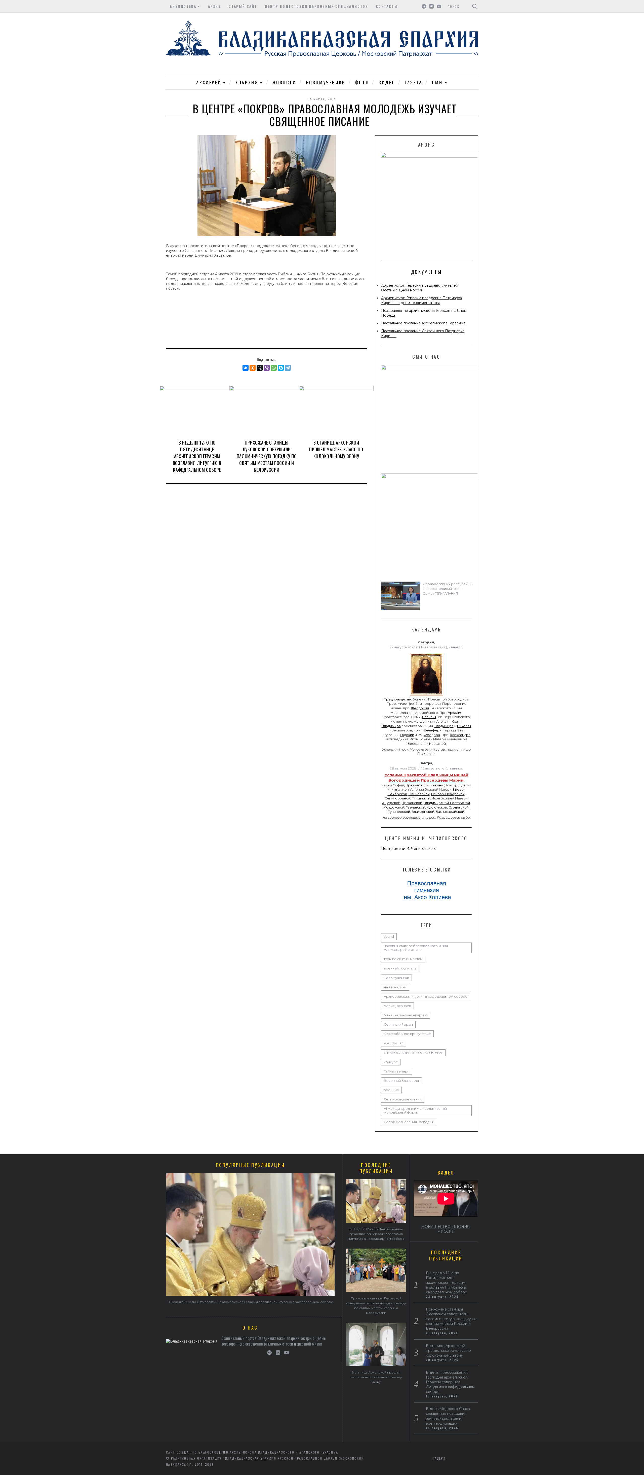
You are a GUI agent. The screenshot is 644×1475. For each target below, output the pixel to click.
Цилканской (412, 803)
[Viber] (267, 368)
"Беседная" (416, 744)
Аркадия (455, 713)
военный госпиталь (400, 968)
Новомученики (326, 82)
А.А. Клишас (394, 1043)
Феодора (432, 735)
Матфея (420, 721)
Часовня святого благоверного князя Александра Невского (416, 948)
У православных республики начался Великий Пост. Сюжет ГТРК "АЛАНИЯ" (447, 588)
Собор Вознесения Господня (408, 1122)
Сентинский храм (398, 1024)
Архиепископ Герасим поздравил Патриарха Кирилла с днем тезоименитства (421, 300)
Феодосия (420, 708)
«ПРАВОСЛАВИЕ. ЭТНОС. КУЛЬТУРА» (413, 1053)
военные (391, 1090)
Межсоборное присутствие (407, 1034)
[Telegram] (288, 368)
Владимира (391, 726)
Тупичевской (399, 812)
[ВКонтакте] (246, 368)
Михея (402, 704)
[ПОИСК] (475, 6)
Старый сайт (243, 6)
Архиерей (208, 82)
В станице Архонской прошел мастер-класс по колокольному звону (336, 449)
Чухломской (437, 807)
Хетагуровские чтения (403, 1099)
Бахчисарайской (450, 812)
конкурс (391, 1062)
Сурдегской (459, 807)
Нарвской (437, 744)
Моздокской (393, 807)
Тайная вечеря (396, 1071)
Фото (362, 82)
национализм (395, 987)
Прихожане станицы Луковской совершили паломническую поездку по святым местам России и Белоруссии (267, 456)
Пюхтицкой (421, 798)
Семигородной (397, 798)
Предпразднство (398, 699)
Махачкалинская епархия (405, 1015)
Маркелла (399, 713)
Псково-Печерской (448, 794)
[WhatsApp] (274, 368)
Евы (460, 730)
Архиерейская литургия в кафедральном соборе (425, 996)
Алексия (443, 721)
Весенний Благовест (401, 1081)
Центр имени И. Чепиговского (408, 848)
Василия (429, 717)
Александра (460, 735)
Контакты (387, 6)
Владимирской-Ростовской (447, 803)
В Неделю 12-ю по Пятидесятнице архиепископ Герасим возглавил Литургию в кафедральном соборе (197, 456)
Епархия (247, 82)
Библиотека (183, 6)
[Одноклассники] (253, 368)
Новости (284, 82)
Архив (214, 6)
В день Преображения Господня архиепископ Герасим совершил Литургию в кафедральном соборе (450, 1382)
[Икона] (426, 695)
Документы (426, 272)
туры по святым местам (403, 959)
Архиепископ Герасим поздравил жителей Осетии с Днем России (419, 287)
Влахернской (423, 812)
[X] (260, 368)
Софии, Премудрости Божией (418, 785)
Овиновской (419, 794)
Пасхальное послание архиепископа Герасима (423, 323)
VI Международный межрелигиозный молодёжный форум (415, 1110)
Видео (387, 82)
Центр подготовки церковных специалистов (316, 6)
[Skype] (281, 368)
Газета (413, 82)
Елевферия (434, 730)
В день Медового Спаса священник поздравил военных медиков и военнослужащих (448, 1415)
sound (389, 936)
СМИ (437, 82)
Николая (464, 726)
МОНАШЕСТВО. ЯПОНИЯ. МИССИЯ (446, 1229)
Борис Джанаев (397, 1006)
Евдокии (407, 735)
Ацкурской (391, 803)
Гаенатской (415, 807)
